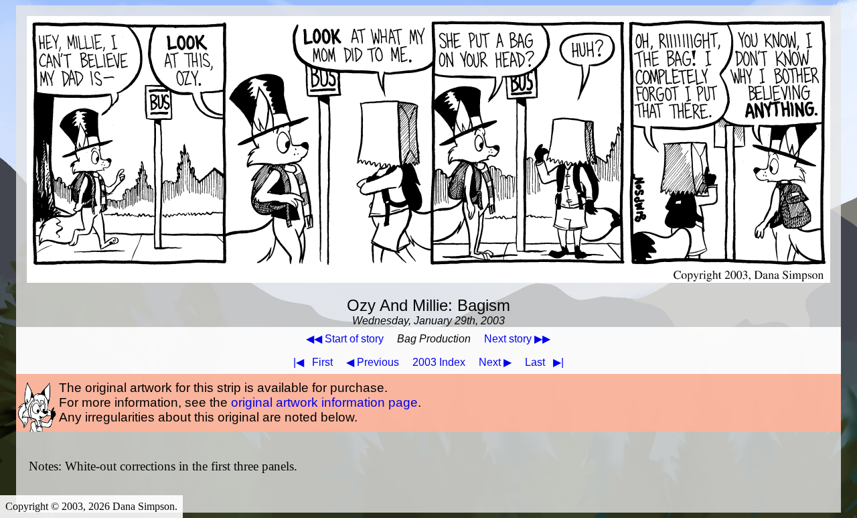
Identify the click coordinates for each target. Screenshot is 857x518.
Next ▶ (495, 362)
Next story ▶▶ (517, 338)
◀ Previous (372, 362)
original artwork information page (324, 402)
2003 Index (438, 362)
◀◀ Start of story (345, 338)
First (313, 362)
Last (544, 362)
